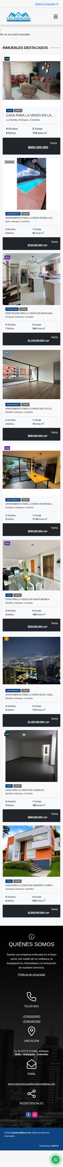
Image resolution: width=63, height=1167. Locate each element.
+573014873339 (31, 1021)
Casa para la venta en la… (30, 115)
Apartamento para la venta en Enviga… (29, 504)
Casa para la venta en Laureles (24, 790)
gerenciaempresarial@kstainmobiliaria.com (31, 1083)
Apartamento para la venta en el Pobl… (29, 694)
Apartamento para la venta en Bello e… (29, 218)
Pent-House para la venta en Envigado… (29, 313)
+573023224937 (31, 1016)
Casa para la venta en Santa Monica (27, 599)
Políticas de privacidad (31, 974)
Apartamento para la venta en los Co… (29, 408)
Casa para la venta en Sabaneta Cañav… (29, 885)
